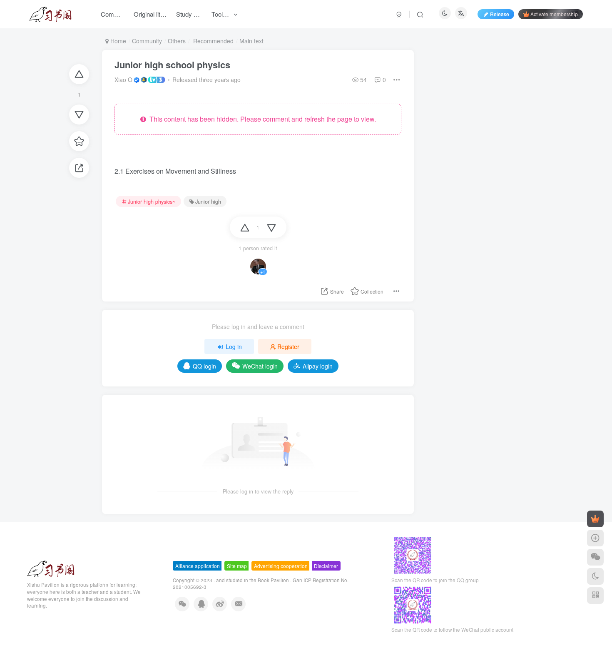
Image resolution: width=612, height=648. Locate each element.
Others (177, 41)
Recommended (213, 41)
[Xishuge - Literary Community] (51, 568)
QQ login (204, 366)
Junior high (208, 201)
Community (147, 41)
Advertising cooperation (281, 565)
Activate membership (554, 13)
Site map (237, 565)
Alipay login (318, 366)
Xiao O (123, 79)
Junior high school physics (172, 64)
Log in (234, 346)
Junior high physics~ (151, 201)
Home (117, 41)
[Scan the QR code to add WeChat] (595, 557)
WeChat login (260, 366)
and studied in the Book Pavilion (252, 580)
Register (288, 346)
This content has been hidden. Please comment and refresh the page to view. (261, 119)
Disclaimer (326, 565)
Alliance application (197, 565)
